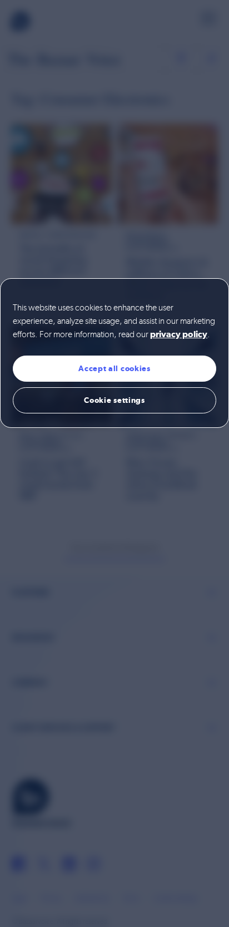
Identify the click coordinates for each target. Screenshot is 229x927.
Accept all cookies (114, 368)
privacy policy (178, 335)
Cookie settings (114, 400)
